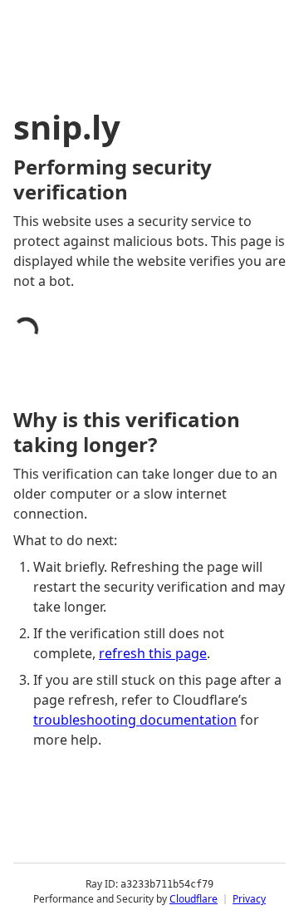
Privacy (249, 899)
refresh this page (153, 653)
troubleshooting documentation (135, 720)
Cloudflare (193, 899)
